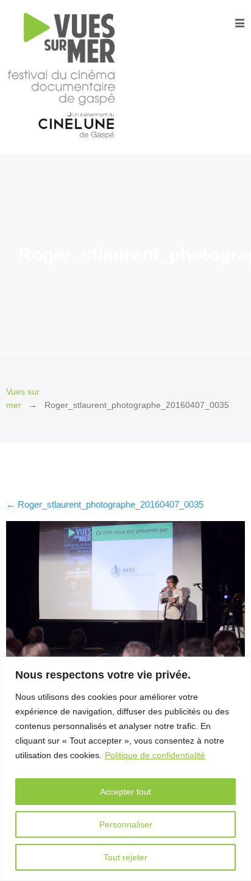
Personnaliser (125, 824)
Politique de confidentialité (155, 755)
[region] (125, 769)
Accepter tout (125, 791)
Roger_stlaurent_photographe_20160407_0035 (104, 504)
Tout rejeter (125, 857)
